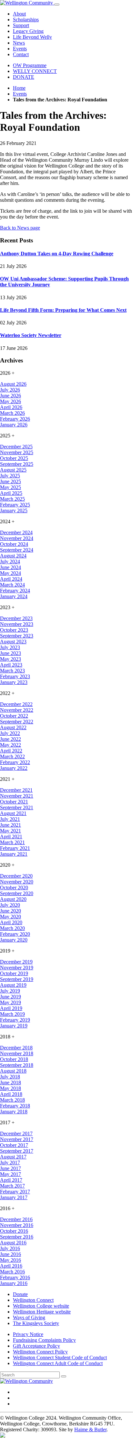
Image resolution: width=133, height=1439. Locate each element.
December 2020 (16, 876)
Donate (20, 1294)
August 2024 (13, 555)
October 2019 (14, 973)
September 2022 (16, 721)
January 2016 (13, 1283)
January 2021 (13, 854)
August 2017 (13, 1156)
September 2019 (16, 979)
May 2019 (10, 1002)
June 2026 (10, 395)
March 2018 (12, 1100)
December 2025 (16, 446)
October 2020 (14, 887)
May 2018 (10, 1088)
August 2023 (13, 641)
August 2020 (13, 899)
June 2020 (10, 910)
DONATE (23, 77)
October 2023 (14, 630)
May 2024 (10, 573)
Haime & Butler (90, 1429)
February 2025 (15, 504)
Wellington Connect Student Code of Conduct (60, 1357)
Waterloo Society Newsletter (30, 335)
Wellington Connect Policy (40, 1351)
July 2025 (10, 475)
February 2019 (15, 1020)
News (19, 43)
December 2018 (16, 1047)
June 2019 (10, 996)
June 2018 (10, 1082)
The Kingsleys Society (36, 1323)
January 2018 (13, 1111)
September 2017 (16, 1151)
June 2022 (10, 739)
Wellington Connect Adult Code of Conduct (58, 1363)
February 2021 (15, 848)
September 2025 (16, 464)
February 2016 (15, 1277)
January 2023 (13, 682)
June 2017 (10, 1168)
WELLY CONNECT (35, 71)
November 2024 (16, 538)
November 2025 (16, 452)
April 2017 (11, 1180)
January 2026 (13, 424)
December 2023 (16, 618)
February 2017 (15, 1191)
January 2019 (13, 1025)
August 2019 (13, 985)
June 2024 (10, 567)
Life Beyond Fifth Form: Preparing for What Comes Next (63, 310)
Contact (21, 54)
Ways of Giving (29, 1317)
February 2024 (15, 590)
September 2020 (16, 893)
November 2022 (16, 710)
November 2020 (16, 881)
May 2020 (10, 916)
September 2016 (16, 1237)
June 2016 (10, 1254)
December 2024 (16, 532)
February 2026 (15, 419)
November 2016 (16, 1225)
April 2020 (11, 922)
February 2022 (15, 762)
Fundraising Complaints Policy (44, 1340)
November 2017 (16, 1139)
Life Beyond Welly (32, 37)
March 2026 (12, 413)
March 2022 (12, 756)
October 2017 (14, 1145)
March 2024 (12, 584)
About (19, 13)
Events (20, 48)
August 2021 (13, 813)
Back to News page (20, 227)
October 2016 (14, 1231)
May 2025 (10, 487)
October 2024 (14, 544)
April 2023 (11, 665)
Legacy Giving (28, 31)
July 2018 (10, 1076)
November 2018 (16, 1053)
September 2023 (16, 635)
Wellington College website (41, 1306)
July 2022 (10, 733)
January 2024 (13, 596)
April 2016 (11, 1266)
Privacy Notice (28, 1334)
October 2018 (14, 1059)
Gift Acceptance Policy (36, 1346)
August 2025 (13, 470)
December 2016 (16, 1219)
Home (19, 88)
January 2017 (13, 1197)
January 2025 (13, 510)
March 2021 (12, 842)
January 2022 (13, 768)
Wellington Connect (33, 1300)
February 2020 (15, 934)
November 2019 (16, 967)
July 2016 (10, 1248)
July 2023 (10, 647)
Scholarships (26, 19)
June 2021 (10, 825)
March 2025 (12, 499)
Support (21, 25)
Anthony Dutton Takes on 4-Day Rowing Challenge (56, 253)
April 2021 (11, 836)
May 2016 (10, 1260)
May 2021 (10, 830)
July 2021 (10, 819)
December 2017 (16, 1133)
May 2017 (10, 1174)
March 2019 (12, 1014)
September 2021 (16, 807)
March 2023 (12, 670)
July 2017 (10, 1162)
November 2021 (16, 796)
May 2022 (10, 745)
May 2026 (10, 401)
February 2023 (15, 676)
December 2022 (16, 704)
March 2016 (12, 1271)
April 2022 (11, 750)
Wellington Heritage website (42, 1311)
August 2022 (13, 727)
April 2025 (11, 493)
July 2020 (10, 905)
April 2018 (11, 1094)
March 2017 (12, 1186)
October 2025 (14, 458)
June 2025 (10, 481)
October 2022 (14, 716)
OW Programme (29, 65)
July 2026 (10, 390)
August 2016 (13, 1242)
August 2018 (13, 1071)
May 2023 (10, 659)
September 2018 (16, 1065)
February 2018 (15, 1105)
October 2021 (14, 801)
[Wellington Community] (27, 2)
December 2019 (16, 961)
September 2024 (16, 550)
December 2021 (16, 790)
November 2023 (16, 624)
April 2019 (11, 1008)
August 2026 (13, 384)
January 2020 (13, 940)
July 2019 (10, 991)
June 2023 (10, 653)
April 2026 (11, 407)
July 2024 (10, 561)
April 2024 (11, 579)
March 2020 (12, 928)
